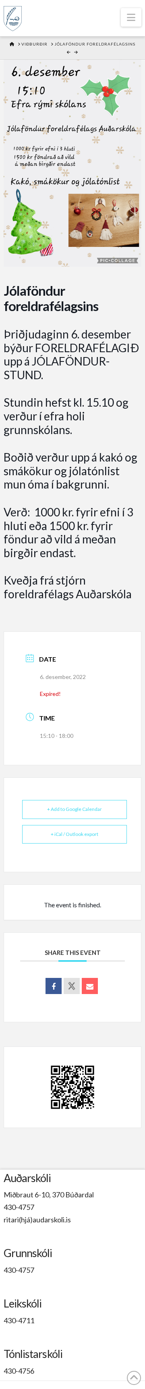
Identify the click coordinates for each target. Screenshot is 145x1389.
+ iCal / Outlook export (74, 834)
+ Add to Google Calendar (74, 809)
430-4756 (19, 1370)
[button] (131, 17)
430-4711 (19, 1320)
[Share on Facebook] (54, 986)
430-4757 (19, 1207)
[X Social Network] (72, 986)
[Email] (90, 986)
